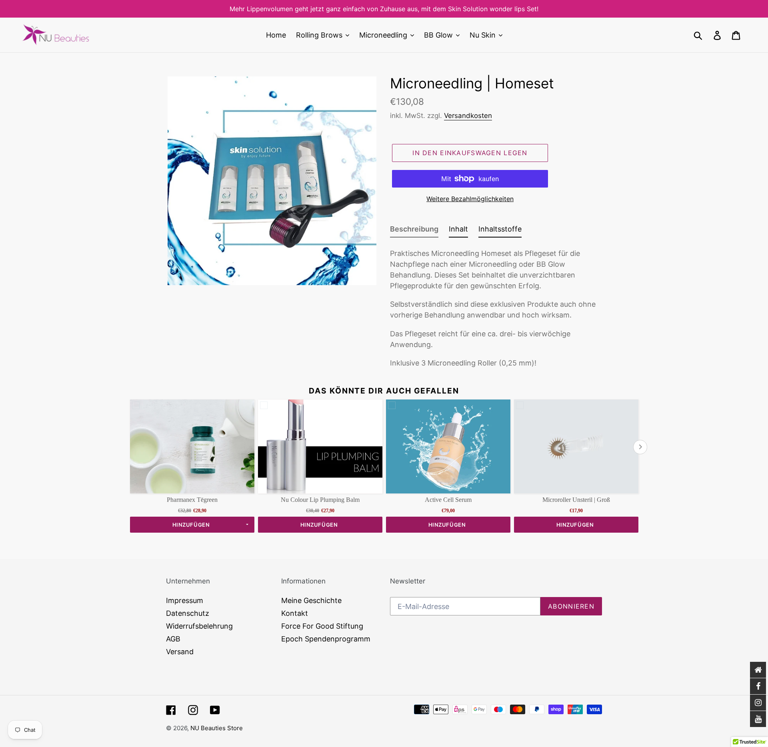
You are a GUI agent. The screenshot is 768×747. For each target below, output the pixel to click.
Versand (180, 651)
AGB (173, 639)
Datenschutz (187, 613)
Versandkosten (468, 116)
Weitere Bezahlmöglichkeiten (470, 199)
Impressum (184, 600)
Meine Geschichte (311, 600)
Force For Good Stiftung (322, 626)
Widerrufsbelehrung (199, 626)
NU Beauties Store (216, 728)
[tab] (414, 231)
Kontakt (294, 613)
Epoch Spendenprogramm (325, 639)
